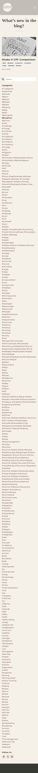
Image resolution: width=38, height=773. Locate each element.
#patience (6, 325)
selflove (5, 715)
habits (4, 614)
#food (4, 195)
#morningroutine (9, 296)
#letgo (4, 65)
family (4, 580)
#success (6, 444)
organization (7, 667)
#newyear (18, 65)
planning (5, 675)
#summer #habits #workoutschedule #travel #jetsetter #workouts (18, 472)
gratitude (6, 609)
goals (4, 606)
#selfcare (6, 394)
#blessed (6, 102)
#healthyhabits (8, 251)
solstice (5, 721)
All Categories (7, 89)
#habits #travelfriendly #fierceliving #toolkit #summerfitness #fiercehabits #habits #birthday (18, 232)
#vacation (6, 521)
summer (5, 728)
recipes (5, 689)
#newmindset (8, 306)
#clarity (5, 134)
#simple (5, 410)
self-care (5, 713)
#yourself (6, 543)
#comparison (19, 63)
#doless (5, 155)
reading (5, 686)
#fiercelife (6, 187)
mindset (5, 657)
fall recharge (7, 577)
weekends (6, 747)
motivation (6, 660)
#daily (4, 150)
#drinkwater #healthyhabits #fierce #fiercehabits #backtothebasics (17, 159)
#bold (4, 63)
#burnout (6, 121)
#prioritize (6, 333)
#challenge (7, 126)
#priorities (6, 330)
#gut (4, 219)
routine (5, 705)
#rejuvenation (8, 365)
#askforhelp (7, 91)
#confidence (27, 63)
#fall (4, 168)
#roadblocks (7, 378)
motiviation (6, 662)
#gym (4, 224)
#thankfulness (8, 511)
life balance (7, 641)
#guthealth (7, 221)
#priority (5, 336)
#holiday (5, 253)
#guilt (4, 216)
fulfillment (6, 598)
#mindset (6, 293)
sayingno (6, 707)
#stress (5, 439)
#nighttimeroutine (10, 314)
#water (5, 527)
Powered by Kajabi (19, 768)
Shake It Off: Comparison (18, 59)
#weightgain (7, 532)
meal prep (6, 654)
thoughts (6, 734)
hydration (6, 633)
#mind (4, 291)
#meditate (6, 288)
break (4, 561)
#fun (4, 206)
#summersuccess (9, 498)
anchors (5, 553)
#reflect (5, 362)
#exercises (6, 166)
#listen (5, 277)
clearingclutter (8, 567)
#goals (5, 208)
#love (4, 283)
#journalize (7, 267)
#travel (5, 516)
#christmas (7, 131)
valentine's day (8, 742)
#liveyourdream (9, 280)
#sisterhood (7, 413)
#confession (7, 139)
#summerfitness (9, 492)
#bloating (6, 107)
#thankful (6, 508)
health (4, 617)
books (4, 556)
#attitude (6, 94)
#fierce (5, 174)
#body (4, 110)
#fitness (5, 190)
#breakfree (10, 63)
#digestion (6, 153)
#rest (4, 370)
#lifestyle (6, 275)
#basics (5, 97)
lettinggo (6, 638)
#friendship (7, 198)
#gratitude (6, 214)
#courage (6, 147)
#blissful (5, 105)
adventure (6, 551)
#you (4, 540)
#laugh (5, 269)
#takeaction (7, 506)
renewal (5, 697)
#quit (4, 338)
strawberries (7, 726)
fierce (4, 583)
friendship (6, 596)
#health (5, 240)
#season (5, 389)
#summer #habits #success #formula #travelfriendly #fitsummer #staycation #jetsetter (19, 465)
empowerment (8, 572)
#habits (5, 227)
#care (4, 123)
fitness (5, 585)
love (4, 649)
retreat (5, 702)
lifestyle (5, 646)
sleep (4, 718)
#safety (5, 383)
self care (5, 710)
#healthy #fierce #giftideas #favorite (18, 245)
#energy (5, 163)
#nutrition (6, 317)
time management (10, 739)
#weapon (6, 529)
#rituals (5, 375)
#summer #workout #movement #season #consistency (16, 488)
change (5, 564)
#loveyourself (8, 285)
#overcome (7, 322)
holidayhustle (7, 625)
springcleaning (8, 723)
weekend (6, 744)
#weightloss (7, 535)
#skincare (6, 415)
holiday (5, 622)
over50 (5, 670)
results (5, 699)
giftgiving (6, 604)
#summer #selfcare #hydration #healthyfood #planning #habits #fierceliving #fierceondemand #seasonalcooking (16, 480)
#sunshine (6, 500)
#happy (5, 237)
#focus (5, 192)
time (4, 736)
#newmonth (7, 309)
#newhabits (11, 65)
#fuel (4, 200)
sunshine (6, 731)
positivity (5, 683)
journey (5, 636)
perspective (7, 673)
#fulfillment (7, 203)
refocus (5, 691)
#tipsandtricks (8, 514)
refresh (5, 694)
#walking (6, 524)
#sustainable (7, 503)
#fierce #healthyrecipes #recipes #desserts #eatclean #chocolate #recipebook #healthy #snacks (16, 179)
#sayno (5, 386)
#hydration (6, 259)
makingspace (7, 651)
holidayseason (8, 628)
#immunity (6, 261)
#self (4, 391)
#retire (5, 373)
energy (5, 575)
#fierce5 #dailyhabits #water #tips (17, 184)
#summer (6, 447)
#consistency (7, 145)
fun (3, 601)
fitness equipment (10, 588)
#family (5, 171)
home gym (6, 630)
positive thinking (9, 681)
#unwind (6, 519)
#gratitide (6, 211)
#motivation (7, 298)
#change (6, 129)
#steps (5, 437)
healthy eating (8, 620)
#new (4, 301)
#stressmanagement (11, 442)
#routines (6, 381)
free (4, 593)
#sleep (5, 434)
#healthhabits (8, 243)
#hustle (5, 256)
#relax (5, 367)
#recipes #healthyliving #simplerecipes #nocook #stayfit (19, 358)
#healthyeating (8, 248)
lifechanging (7, 644)
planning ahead (8, 678)
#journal (5, 264)
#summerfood (8, 495)
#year (4, 537)
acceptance (7, 545)
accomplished (8, 548)
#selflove (6, 407)
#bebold (5, 99)
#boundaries (7, 115)
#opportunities (8, 320)
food (4, 590)
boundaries (6, 559)
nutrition (5, 665)
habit (4, 612)
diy (3, 569)
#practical (6, 328)
